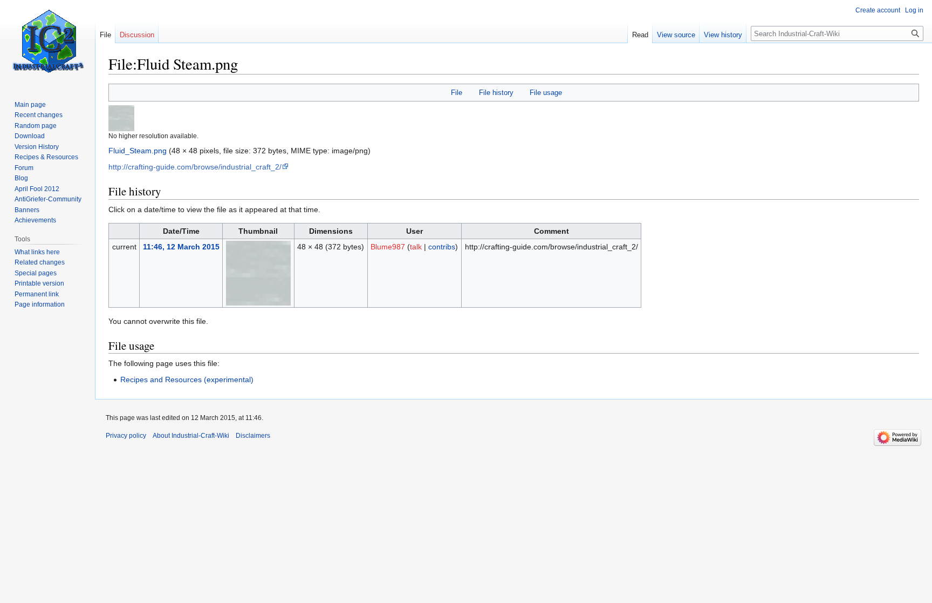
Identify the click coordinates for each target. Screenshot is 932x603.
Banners (27, 210)
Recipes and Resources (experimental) (186, 379)
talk (416, 246)
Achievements (35, 220)
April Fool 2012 (37, 189)
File (456, 93)
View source (676, 35)
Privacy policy (126, 435)
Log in (914, 10)
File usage (546, 93)
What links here (37, 252)
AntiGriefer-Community (48, 199)
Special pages (36, 273)
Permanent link (37, 294)
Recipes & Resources (46, 157)
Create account (877, 10)
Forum (24, 168)
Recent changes (39, 115)
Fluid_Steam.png (137, 150)
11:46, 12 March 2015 (181, 246)
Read (640, 35)
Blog (21, 178)
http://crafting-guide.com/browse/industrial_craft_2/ (195, 166)
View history (723, 35)
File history (496, 93)
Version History (37, 147)
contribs (441, 246)
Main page (30, 105)
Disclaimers (253, 435)
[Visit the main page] (47, 43)
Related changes (40, 262)
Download (30, 136)
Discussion (137, 35)
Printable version (39, 283)
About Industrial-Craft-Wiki (191, 435)
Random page (36, 126)
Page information (40, 304)
